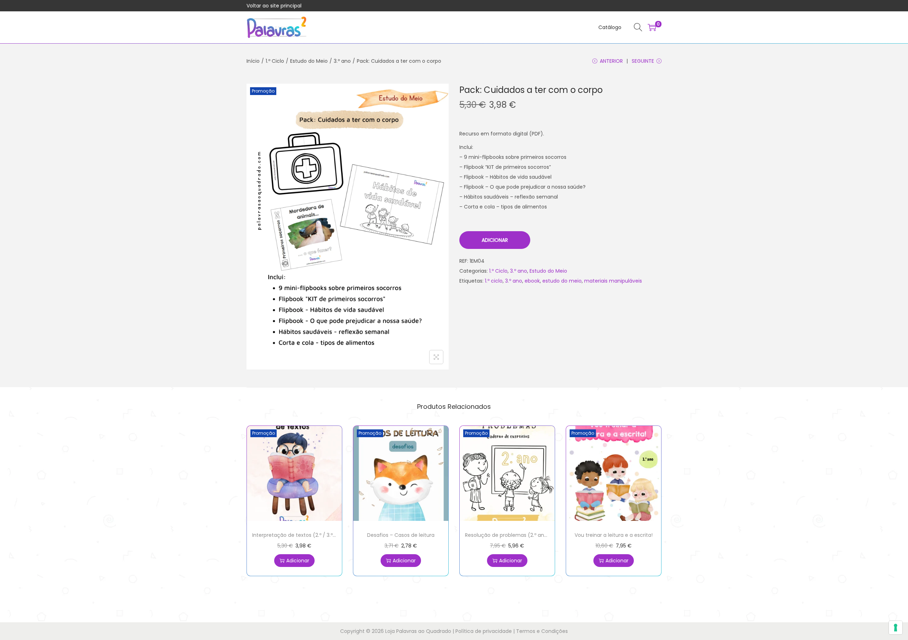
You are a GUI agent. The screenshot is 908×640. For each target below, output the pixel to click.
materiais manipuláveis (613, 280)
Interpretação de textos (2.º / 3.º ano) (299, 535)
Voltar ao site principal (274, 5)
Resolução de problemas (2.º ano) (507, 535)
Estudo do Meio (309, 61)
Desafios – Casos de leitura (400, 535)
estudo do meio (562, 280)
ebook (532, 280)
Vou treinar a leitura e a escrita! (614, 535)
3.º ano (342, 61)
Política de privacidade (483, 631)
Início (253, 61)
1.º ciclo (494, 280)
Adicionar (495, 240)
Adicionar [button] (297, 560)
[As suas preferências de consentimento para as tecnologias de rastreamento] (895, 627)
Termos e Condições (542, 631)
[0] (652, 27)
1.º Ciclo (275, 61)
